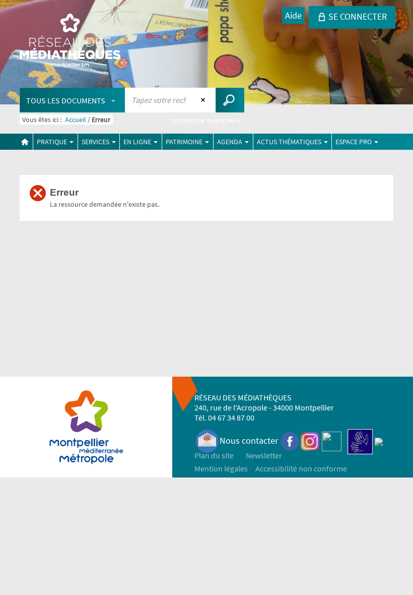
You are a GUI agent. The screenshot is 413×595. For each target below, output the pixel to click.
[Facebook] (290, 440)
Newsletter (264, 455)
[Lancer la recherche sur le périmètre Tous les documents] (230, 100)
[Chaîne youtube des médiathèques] (331, 440)
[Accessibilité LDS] (360, 440)
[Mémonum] (379, 440)
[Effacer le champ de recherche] (204, 100)
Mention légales (221, 468)
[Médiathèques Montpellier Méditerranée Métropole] (70, 41)
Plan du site (214, 455)
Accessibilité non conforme (301, 468)
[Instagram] (310, 440)
